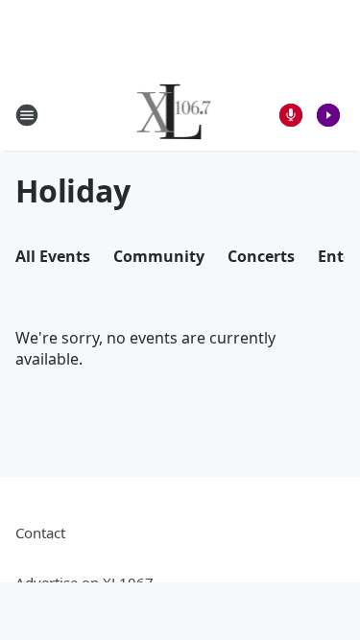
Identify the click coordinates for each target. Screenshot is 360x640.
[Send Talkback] (290, 115)
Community (158, 256)
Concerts (261, 256)
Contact (40, 532)
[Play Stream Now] (328, 115)
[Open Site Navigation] (26, 115)
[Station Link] (174, 114)
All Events (52, 256)
